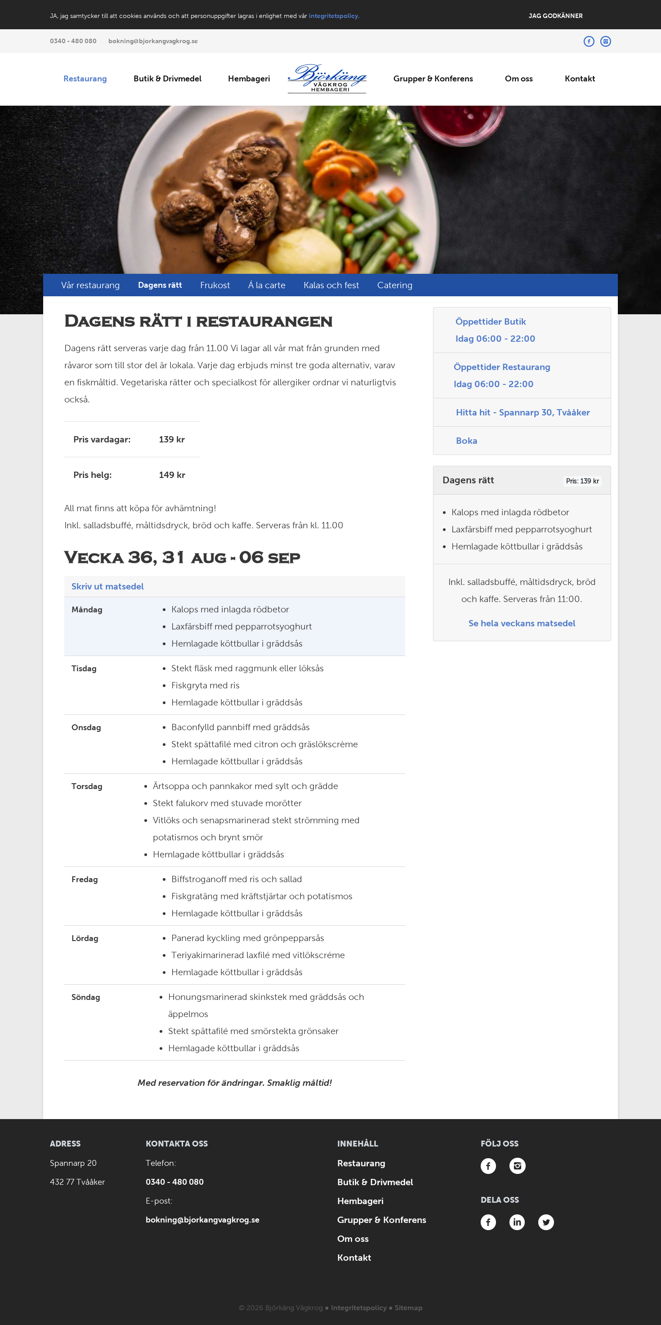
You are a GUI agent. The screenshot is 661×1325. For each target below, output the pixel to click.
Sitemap (409, 1308)
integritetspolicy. (334, 15)
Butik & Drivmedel (167, 78)
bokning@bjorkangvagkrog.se (153, 41)
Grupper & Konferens (433, 78)
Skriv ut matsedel (107, 586)
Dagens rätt (160, 285)
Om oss (519, 78)
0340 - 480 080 (73, 41)
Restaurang (85, 78)
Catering (395, 285)
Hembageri (249, 78)
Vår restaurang (90, 285)
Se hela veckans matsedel (522, 623)
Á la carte (267, 285)
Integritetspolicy (359, 1308)
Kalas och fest (331, 285)
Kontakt (580, 78)
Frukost (215, 285)
